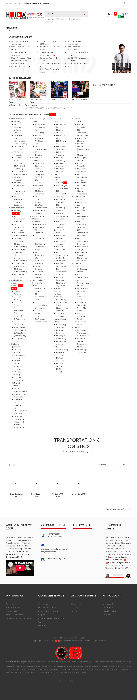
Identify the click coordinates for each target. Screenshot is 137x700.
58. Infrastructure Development (41, 305)
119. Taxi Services (60, 359)
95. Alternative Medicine (39, 261)
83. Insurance (39, 181)
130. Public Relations (81, 184)
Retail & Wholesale (79, 264)
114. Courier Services (61, 331)
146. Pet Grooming (60, 159)
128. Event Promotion (81, 170)
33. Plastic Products (18, 153)
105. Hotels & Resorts (61, 237)
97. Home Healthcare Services (40, 274)
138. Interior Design (82, 253)
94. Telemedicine (41, 253)
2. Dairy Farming (17, 298)
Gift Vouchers (76, 604)
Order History (108, 607)
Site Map (42, 625)
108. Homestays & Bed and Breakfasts (62, 256)
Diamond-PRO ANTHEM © (104, 85)
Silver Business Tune (16, 495)
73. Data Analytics (39, 136)
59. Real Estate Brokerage (39, 313)
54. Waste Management (83, 345)
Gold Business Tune (37, 495)
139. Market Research (82, 259)
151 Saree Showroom (19, 417)
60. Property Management (41, 320)
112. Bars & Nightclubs (60, 284)
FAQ (69, 66)
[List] (14, 464)
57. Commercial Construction (40, 297)
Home (65, 451)
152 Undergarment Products (20, 411)
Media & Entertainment (81, 120)
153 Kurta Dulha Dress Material (19, 402)
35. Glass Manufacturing (20, 270)
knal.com (69, 638)
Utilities (78, 327)
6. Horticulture (19, 323)
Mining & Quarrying (15, 345)
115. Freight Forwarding (61, 337)
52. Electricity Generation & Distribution (83, 333)
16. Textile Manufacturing (20, 390)
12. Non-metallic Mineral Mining (17, 364)
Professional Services (80, 198)
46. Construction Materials (19, 219)
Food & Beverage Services (58, 291)
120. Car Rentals (59, 365)
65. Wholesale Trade (81, 297)
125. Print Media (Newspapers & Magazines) (83, 149)
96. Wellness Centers (40, 267)
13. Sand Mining (17, 373)
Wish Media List (109, 611)
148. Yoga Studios (60, 170)
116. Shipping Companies (61, 342)
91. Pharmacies (40, 231)
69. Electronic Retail (81, 316)
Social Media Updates (77, 63)
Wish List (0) (61, 19)
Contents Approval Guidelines (19, 42)
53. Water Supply (81, 340)
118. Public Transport (60, 354)
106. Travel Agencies (60, 242)
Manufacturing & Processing (18, 120)
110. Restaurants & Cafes (61, 272)
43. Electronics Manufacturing (20, 258)
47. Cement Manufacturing (20, 234)
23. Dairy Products (60, 315)
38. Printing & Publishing (19, 167)
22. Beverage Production (62, 309)
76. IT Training (38, 153)
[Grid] (9, 464)
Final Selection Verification (74, 48)
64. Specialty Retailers (82, 289)
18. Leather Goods (18, 136)
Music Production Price (21, 58)
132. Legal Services (81, 209)
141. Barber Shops (60, 131)
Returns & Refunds (14, 607)
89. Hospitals (40, 224)
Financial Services (36, 159)
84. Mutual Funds (39, 187)
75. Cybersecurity (41, 148)
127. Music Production (82, 164)
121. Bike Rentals (59, 370)
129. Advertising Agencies (82, 177)
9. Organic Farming (18, 340)
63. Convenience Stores (83, 283)
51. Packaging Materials (20, 251)
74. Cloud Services (39, 142)
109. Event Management (62, 264)
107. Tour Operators (60, 248)
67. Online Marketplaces (83, 303)
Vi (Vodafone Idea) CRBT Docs (47, 42)
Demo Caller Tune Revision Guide (19, 62)
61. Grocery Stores (82, 270)
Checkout (49, 22)
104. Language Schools (60, 224)
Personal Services (57, 120)
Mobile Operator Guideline (18, 53)
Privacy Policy (12, 611)
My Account (49, 19)
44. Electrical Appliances (19, 264)
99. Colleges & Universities (62, 187)
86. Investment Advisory (40, 199)
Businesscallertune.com (79, 640)
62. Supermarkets (83, 276)
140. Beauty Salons (61, 125)
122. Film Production (82, 125)
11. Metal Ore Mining (19, 356)
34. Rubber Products (18, 148)
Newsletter (107, 614)
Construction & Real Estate (38, 281)
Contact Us (43, 604)
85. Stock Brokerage (39, 192)
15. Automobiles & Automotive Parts (20, 128)
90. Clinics (39, 227)
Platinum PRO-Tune (59, 99)
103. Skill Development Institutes (62, 216)
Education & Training (59, 176)
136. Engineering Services (82, 241)
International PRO (79, 99)
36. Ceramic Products (19, 276)
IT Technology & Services (39, 120)
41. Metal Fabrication (19, 184)
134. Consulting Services (81, 224)
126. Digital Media (81, 159)
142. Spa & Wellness (60, 136)
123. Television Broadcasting (83, 133)
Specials (74, 611)
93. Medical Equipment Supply (40, 247)
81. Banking (39, 163)
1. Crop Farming (17, 292)
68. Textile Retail (81, 309)
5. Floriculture (19, 319)
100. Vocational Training (61, 194)
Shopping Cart (75, 19)
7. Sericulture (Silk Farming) (20, 328)
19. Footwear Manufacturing (20, 142)
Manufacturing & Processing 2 (18, 210)
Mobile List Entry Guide (21, 66)
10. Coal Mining (17, 351)
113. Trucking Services (61, 326)
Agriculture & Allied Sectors (17, 284)
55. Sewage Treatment (82, 351)
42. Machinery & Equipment (19, 191)
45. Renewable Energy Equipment (19, 200)
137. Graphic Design (82, 248)
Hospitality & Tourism (59, 231)
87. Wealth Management (41, 206)
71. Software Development (41, 125)
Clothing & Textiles (15, 384)
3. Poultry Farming (18, 303)
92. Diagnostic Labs (39, 238)
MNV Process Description (49, 607)
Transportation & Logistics (60, 320)
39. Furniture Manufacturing (20, 173)
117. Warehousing (62, 348)
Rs (125, 3)
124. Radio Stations (81, 139)
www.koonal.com (116, 548)
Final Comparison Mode (75, 42)
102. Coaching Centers (60, 208)
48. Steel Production (18, 239)
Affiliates (74, 607)
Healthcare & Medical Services (38, 219)
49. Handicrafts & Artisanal (19, 227)
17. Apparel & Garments (19, 395)
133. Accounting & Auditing (83, 216)
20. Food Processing (61, 298)
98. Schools (61, 181)
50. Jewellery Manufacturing (20, 245)
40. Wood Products (18, 178)
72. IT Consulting (39, 131)
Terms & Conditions (14, 614)
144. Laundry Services (61, 148)
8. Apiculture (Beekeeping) (20, 334)
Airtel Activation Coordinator (47, 53)
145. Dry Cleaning (60, 153)
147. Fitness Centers (60, 164)
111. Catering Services (61, 278)
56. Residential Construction (40, 288)
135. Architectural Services (82, 233)
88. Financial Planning (40, 212)
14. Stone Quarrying (18, 379)
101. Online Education (60, 201)
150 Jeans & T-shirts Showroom (19, 425)
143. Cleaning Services (62, 142)
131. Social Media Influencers (82, 191)
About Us (10, 604)
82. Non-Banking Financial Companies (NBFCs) (40, 171)
